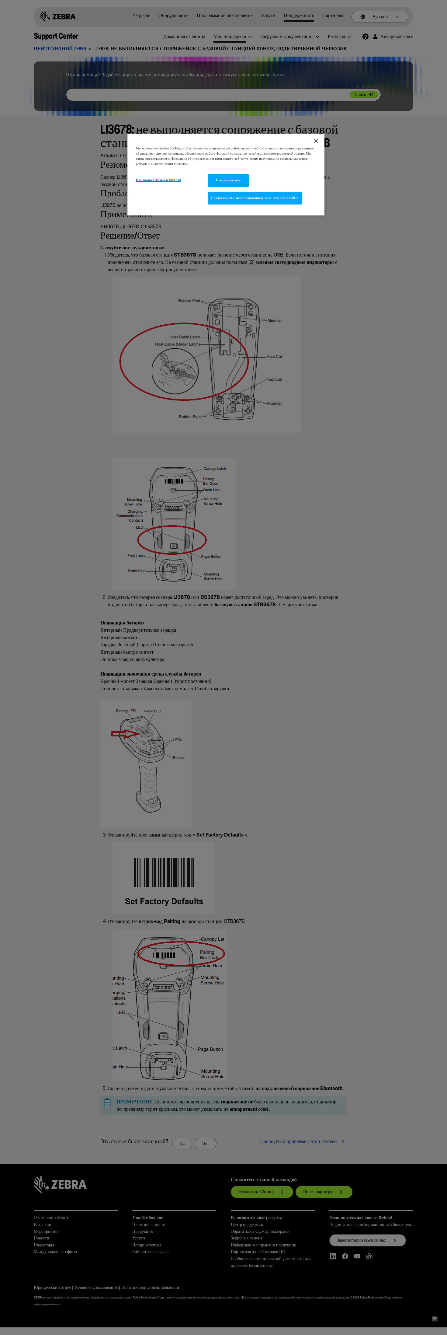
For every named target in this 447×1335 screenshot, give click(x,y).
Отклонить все (228, 180)
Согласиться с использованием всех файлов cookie (255, 198)
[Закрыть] (316, 141)
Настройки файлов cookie (158, 180)
